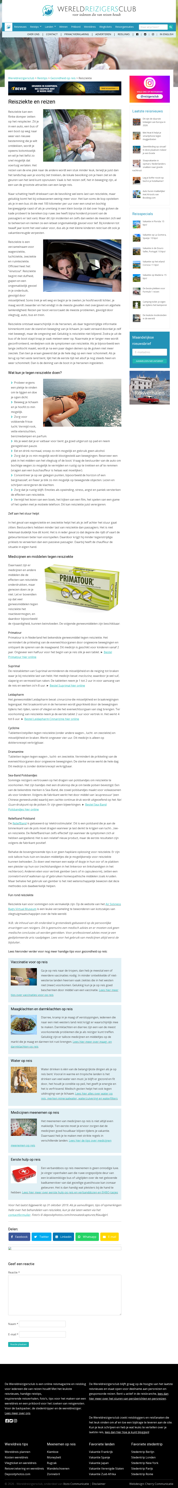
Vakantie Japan (99, 1463)
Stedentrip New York (144, 1463)
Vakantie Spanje (99, 1457)
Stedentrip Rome (142, 1474)
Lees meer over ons (17, 1413)
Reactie (14, 1272)
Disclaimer (99, 1484)
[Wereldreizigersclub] (89, 15)
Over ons (33, 34)
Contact (52, 34)
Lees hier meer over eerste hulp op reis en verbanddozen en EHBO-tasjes (70, 1192)
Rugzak (52, 1463)
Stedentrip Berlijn (142, 1452)
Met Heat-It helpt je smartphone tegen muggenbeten (152, 136)
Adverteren (103, 34)
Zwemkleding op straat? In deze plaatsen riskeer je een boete (155, 150)
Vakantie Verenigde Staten (106, 1468)
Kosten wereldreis (16, 1457)
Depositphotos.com (17, 1474)
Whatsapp (89, 1237)
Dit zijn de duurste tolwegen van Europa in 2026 (154, 122)
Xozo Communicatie (76, 1484)
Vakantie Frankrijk (101, 1452)
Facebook (21, 1237)
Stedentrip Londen (143, 1457)
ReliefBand (20, 823)
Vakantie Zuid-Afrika (102, 1474)
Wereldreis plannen (17, 1452)
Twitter (44, 1237)
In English (166, 34)
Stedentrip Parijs (142, 1468)
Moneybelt (54, 1457)
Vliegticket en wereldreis (21, 1463)
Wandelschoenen (58, 1468)
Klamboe (52, 1452)
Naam (13, 1324)
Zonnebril (53, 1474)
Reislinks (124, 34)
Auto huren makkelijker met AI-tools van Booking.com (154, 194)
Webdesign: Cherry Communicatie (151, 1484)
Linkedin (65, 1237)
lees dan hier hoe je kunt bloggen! (127, 1432)
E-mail (111, 1237)
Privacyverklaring (76, 34)
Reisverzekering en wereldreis (24, 1468)
